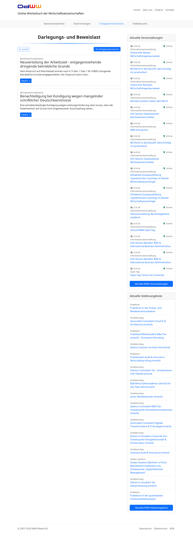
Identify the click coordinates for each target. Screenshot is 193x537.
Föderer (159, 9)
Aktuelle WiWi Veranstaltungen (151, 283)
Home (137, 9)
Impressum (145, 528)
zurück (24, 49)
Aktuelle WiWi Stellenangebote (151, 507)
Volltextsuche (140, 23)
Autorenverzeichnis (54, 23)
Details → (25, 80)
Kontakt (170, 9)
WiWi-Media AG (40, 528)
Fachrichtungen (82, 23)
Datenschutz (160, 528)
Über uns (147, 9)
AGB (172, 528)
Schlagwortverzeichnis (111, 23)
